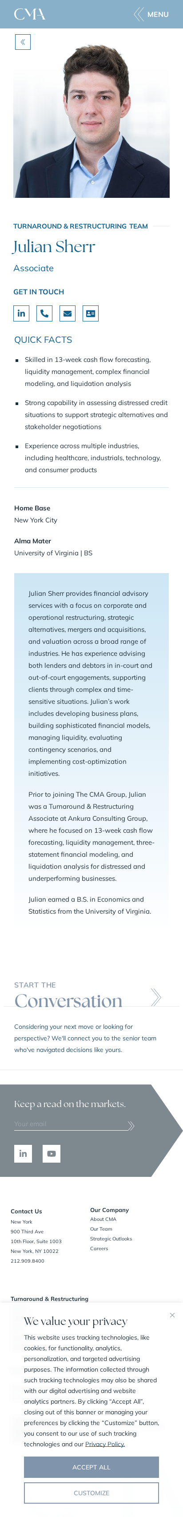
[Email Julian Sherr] (68, 313)
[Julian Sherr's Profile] (21, 313)
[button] (151, 14)
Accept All (91, 1467)
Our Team (101, 1229)
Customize (92, 1493)
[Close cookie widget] (172, 1315)
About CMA (103, 1219)
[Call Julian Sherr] (44, 313)
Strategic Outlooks (111, 1239)
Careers (99, 1248)
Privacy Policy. (105, 1444)
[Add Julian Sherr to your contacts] (91, 313)
